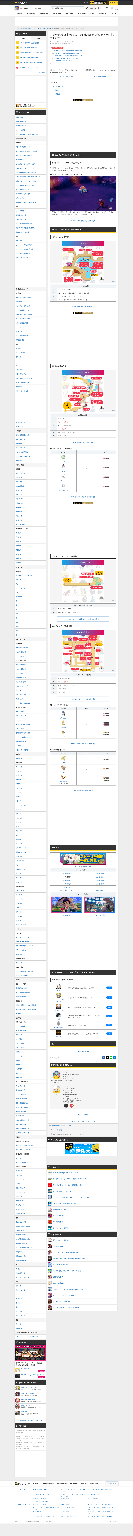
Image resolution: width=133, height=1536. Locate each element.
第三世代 (18, 541)
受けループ (19, 963)
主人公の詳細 (20, 1043)
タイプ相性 (19, 1039)
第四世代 (18, 546)
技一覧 (18, 1269)
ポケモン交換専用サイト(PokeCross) (27, 134)
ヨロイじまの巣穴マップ (23, 336)
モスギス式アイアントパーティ (25, 946)
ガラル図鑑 (19, 477)
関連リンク (58, 94)
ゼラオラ (18, 779)
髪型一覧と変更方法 (22, 1103)
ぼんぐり (18, 357)
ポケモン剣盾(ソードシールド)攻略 (61, 1126)
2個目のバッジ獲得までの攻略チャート (31, 53)
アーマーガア (20, 899)
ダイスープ (19, 365)
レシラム (18, 809)
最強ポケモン (103, 13)
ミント (18, 1294)
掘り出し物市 (20, 1209)
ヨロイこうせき (20, 353)
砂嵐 (17, 631)
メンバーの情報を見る (83, 1114)
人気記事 (22, 38)
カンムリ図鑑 (81, 13)
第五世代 (18, 550)
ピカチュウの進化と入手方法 (28, 48)
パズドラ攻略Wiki (65, 1499)
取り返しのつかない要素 (23, 724)
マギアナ (18, 784)
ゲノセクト (19, 788)
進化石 (18, 1303)
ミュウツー (19, 856)
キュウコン (63, 763)
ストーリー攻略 (57, 1130)
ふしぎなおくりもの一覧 (23, 456)
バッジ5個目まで (66, 880)
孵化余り (18, 1013)
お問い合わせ (74, 1484)
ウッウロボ (19, 1158)
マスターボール (20, 1316)
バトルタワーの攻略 (22, 750)
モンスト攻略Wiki (93, 1499)
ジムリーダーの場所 (22, 391)
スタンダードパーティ (22, 937)
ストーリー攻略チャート (23, 147)
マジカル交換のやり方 (22, 1120)
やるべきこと (59, 86)
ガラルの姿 (19, 494)
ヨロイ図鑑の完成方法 (22, 382)
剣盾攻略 (19, 13)
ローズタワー (99, 887)
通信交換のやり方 (21, 1124)
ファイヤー (19, 865)
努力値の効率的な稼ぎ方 (23, 1226)
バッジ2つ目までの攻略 (66, 76)
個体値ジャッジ (20, 1252)
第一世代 (18, 533)
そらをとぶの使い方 (22, 737)
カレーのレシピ (20, 1179)
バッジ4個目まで (99, 877)
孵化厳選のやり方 (21, 1260)
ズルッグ (63, 727)
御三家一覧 (19, 490)
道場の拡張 (19, 387)
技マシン (18, 1307)
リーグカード (20, 1205)
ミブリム (63, 480)
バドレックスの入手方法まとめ (25, 168)
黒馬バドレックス (21, 852)
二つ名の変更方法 (21, 1094)
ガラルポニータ (63, 490)
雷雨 (17, 614)
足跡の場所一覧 (20, 160)
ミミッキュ (19, 912)
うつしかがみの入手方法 (23, 258)
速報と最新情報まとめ (22, 435)
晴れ (17, 601)
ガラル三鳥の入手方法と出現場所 (26, 172)
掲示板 (114, 13)
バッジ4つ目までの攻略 (99, 76)
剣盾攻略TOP (20, 117)
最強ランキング (20, 439)
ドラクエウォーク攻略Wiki (40, 1501)
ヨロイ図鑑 (69, 13)
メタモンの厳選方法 (22, 452)
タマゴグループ (20, 524)
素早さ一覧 (19, 516)
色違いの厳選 (20, 1230)
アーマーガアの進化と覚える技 (29, 57)
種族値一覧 (19, 512)
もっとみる (41, 72)
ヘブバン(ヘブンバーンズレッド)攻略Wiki (99, 1505)
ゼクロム (18, 826)
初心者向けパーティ (22, 950)
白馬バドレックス (21, 848)
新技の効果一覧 (20, 1273)
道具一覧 (18, 1286)
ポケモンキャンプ (21, 1192)
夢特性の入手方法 (21, 1235)
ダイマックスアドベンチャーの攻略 (26, 151)
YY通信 (18, 1184)
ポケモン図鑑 (57, 13)
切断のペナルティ (21, 1188)
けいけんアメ (20, 1299)
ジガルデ (18, 814)
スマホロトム (20, 1196)
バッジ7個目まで (66, 884)
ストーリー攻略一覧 (22, 648)
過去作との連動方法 (22, 1099)
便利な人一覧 (20, 198)
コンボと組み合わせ (22, 975)
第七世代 (18, 558)
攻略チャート (59, 90)
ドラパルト (19, 895)
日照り (18, 626)
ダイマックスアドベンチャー (24, 1145)
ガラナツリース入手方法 (23, 253)
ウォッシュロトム (21, 925)
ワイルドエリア (20, 448)
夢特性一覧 (19, 520)
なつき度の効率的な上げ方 (24, 1247)
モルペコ (63, 737)
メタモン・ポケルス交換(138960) (26, 1009)
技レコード (19, 1311)
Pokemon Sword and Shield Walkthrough (29, 1337)
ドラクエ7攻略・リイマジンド (41, 1494)
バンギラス (19, 903)
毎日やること (20, 1073)
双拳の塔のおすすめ (22, 374)
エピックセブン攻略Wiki (67, 1507)
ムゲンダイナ (20, 861)
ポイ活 (86, 3)
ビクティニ (19, 792)
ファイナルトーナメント (67, 891)
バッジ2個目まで (99, 873)
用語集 (18, 1052)
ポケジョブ (19, 1175)
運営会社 (83, 1484)
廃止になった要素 (21, 1030)
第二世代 (18, 537)
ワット (18, 584)
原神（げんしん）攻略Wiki (40, 1505)
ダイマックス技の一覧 (22, 1277)
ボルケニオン (20, 775)
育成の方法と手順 (21, 1222)
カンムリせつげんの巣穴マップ (25, 164)
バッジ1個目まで (66, 873)
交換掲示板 (19, 461)
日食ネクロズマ (20, 869)
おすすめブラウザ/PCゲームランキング (31, 1421)
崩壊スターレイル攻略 (39, 1499)
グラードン (19, 801)
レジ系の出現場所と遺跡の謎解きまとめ (28, 177)
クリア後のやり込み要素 (23, 703)
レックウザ (19, 818)
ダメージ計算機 (20, 130)
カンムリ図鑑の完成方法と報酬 (25, 185)
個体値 (18, 1060)
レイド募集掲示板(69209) (23, 992)
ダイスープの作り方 (22, 1162)
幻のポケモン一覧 (21, 219)
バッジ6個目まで (99, 880)
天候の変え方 (20, 597)
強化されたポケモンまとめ (24, 155)
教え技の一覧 (20, 340)
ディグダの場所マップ (22, 310)
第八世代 (18, 563)
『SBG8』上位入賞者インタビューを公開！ (65, 58)
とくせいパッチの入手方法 (24, 245)
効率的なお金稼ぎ (21, 1256)
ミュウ (18, 797)
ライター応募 (112, 1484)
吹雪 (17, 622)
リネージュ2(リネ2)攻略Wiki (68, 1516)
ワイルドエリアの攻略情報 (24, 575)
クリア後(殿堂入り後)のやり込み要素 (31, 62)
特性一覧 (18, 1324)
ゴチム (63, 471)
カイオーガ (19, 882)
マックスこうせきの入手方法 (24, 249)
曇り (17, 605)
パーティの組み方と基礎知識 (24, 971)
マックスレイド (20, 580)
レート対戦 (19, 1056)
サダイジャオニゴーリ (22, 954)
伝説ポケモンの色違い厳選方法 (25, 228)
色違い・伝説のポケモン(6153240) (26, 1005)
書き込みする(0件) (83, 1051)
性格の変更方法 (20, 1090)
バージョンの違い (21, 1026)
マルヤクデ (63, 782)
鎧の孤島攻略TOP (21, 121)
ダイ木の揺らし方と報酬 (23, 194)
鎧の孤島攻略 (31, 13)
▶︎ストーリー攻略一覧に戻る (83, 866)
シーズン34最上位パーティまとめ (62, 61)
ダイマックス (20, 1171)
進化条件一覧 (20, 507)
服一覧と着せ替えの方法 (23, 1107)
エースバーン (20, 890)
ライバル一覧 (66, 915)
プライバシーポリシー (47, 1484)
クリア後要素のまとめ (22, 189)
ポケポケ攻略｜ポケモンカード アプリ (99, 1494)
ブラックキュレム (21, 831)
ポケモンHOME (20, 1213)
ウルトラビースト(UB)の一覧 (24, 224)
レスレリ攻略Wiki (65, 1512)
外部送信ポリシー (62, 1484)
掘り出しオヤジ (20, 422)
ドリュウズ (19, 916)
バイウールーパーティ (22, 941)
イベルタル (19, 878)
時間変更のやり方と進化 (23, 733)
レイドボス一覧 (20, 588)
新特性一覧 (19, 1328)
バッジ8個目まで (99, 884)
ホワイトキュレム (21, 805)
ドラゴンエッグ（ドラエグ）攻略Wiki (43, 1516)
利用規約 (35, 1484)
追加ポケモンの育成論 (22, 232)
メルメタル (19, 771)
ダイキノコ (19, 348)
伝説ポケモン (20, 499)
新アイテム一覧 (20, 1290)
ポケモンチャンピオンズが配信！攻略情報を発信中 (67, 51)
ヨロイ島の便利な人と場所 (24, 378)
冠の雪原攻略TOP (21, 126)
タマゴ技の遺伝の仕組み (23, 1239)
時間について (20, 1201)
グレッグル (63, 718)
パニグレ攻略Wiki (65, 1505)
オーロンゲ (19, 920)
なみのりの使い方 (21, 741)
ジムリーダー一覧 (100, 915)
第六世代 (18, 554)
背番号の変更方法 (21, 1111)
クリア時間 (19, 1069)
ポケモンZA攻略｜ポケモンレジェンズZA (44, 1490)
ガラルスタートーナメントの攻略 (26, 181)
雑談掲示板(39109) (21, 988)
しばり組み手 (20, 370)
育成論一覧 (19, 302)
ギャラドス (19, 907)
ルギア (18, 835)
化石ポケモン (20, 503)
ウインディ (63, 772)
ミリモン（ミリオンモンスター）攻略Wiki (100, 1516)
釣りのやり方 (20, 746)
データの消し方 (20, 1086)
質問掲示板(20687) (21, 997)
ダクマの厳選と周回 (22, 323)
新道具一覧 (19, 240)
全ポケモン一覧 (20, 473)
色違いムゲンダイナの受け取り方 (26, 202)
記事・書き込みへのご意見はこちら (84, 1121)
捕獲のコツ (19, 1065)
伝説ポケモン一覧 (21, 215)
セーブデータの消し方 (22, 1133)
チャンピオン (99, 891)
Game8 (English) (94, 1484)
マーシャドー (20, 767)
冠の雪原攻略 (44, 13)
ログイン (115, 3)
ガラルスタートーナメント (24, 1150)
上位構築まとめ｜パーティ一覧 (29, 67)
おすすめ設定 (20, 728)
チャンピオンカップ (66, 887)
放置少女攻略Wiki (38, 1512)
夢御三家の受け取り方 (22, 1128)
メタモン (18, 839)
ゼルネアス (19, 873)
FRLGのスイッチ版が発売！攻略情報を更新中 (66, 53)
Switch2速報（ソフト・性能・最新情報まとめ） (101, 1490)
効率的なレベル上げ (22, 1243)
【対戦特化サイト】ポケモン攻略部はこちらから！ (67, 56)
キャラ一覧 (19, 1035)
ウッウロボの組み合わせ (23, 306)
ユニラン (63, 461)
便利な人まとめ (20, 1077)
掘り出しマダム (20, 426)
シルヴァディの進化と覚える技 (29, 43)
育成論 (92, 13)
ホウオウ (18, 822)
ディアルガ (19, 844)
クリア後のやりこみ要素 (23, 319)
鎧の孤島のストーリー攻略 (24, 314)
